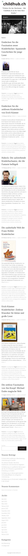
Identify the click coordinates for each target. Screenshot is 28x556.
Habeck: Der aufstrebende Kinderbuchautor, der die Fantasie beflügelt (14, 160)
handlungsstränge (16, 435)
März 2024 (4, 532)
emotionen (4, 290)
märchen (12, 98)
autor (24, 286)
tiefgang (10, 377)
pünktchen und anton (14, 375)
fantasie (14, 95)
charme (3, 368)
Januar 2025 (5, 508)
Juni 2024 (4, 525)
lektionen (17, 216)
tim (25, 297)
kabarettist (23, 294)
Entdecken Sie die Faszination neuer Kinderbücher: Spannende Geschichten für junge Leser (14, 48)
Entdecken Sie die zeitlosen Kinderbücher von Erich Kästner (12, 109)
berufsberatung (6, 543)
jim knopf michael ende (12, 437)
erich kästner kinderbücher (8, 372)
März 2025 (4, 503)
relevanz (9, 152)
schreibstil (4, 220)
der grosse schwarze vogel (8, 288)
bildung (3, 95)
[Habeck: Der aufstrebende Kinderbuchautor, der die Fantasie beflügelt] (9, 184)
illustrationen (17, 215)
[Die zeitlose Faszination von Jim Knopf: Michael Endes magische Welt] (13, 410)
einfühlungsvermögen (20, 288)
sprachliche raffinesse (18, 297)
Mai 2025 (4, 499)
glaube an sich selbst (7, 435)
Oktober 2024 (5, 515)
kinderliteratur (5, 216)
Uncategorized (10, 93)
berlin (24, 366)
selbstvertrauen (11, 220)
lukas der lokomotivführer (12, 438)
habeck (16, 213)
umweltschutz (18, 222)
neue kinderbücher (19, 98)
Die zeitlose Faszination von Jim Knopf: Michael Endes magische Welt (13, 388)
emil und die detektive (16, 145)
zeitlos (13, 152)
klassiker (4, 438)
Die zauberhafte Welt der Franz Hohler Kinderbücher (13, 230)
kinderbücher (5, 97)
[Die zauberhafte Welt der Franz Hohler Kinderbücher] (9, 261)
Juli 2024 (4, 522)
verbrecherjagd (15, 377)
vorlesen (4, 301)
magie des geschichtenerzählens (16, 295)
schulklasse (4, 377)
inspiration (23, 215)
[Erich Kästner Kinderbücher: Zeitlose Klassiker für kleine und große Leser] (9, 341)
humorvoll (17, 294)
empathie (16, 211)
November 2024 (6, 513)
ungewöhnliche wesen (7, 299)
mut (21, 216)
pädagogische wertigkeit (7, 218)
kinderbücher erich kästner (18, 148)
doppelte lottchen (6, 145)
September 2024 (6, 518)
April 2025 (4, 501)
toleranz (12, 222)
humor (18, 95)
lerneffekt (4, 98)
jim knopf (4, 437)
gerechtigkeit (22, 147)
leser (20, 374)
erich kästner (23, 370)
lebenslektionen (18, 97)
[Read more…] (5, 89)
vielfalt (3, 100)
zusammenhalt (18, 440)
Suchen (3, 445)
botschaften (21, 143)
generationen (15, 147)
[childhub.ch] (14, 4)
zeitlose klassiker (15, 379)
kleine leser (12, 216)
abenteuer (20, 93)
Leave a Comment (20, 58)
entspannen (8, 95)
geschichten (11, 213)
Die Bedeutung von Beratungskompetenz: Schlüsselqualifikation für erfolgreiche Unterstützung (12, 475)
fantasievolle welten (16, 290)
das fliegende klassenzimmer (13, 368)
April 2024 (4, 529)
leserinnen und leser (7, 150)
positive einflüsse (18, 218)
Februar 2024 (5, 534)
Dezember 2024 (6, 511)
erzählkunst (10, 433)
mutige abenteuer (8, 297)
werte (6, 100)
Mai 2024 (4, 527)
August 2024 (5, 520)
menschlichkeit (15, 150)
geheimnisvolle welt (6, 294)
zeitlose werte (9, 301)
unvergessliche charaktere (19, 299)
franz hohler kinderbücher (11, 292)
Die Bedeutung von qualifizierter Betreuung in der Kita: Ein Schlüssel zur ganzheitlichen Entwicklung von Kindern (13, 468)
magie (8, 98)
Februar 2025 (5, 506)
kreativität (11, 97)
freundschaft (9, 147)
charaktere (10, 211)
